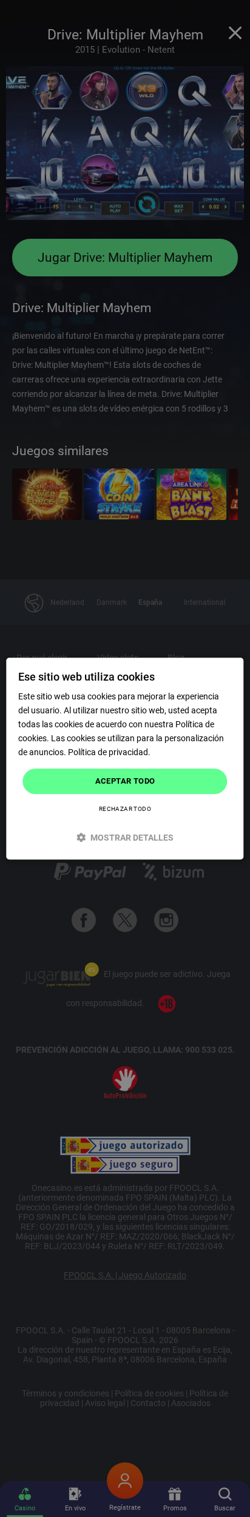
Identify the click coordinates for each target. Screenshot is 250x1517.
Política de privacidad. (109, 753)
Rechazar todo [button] (125, 808)
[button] (124, 837)
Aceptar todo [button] (125, 781)
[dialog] (124, 758)
